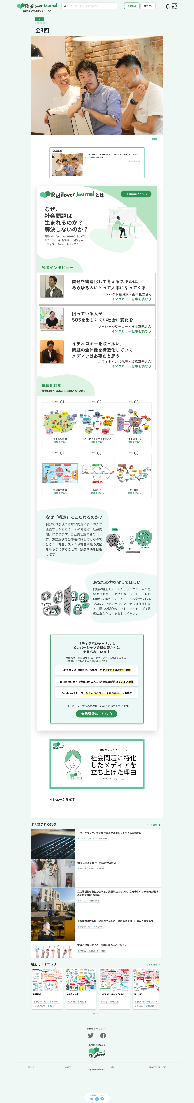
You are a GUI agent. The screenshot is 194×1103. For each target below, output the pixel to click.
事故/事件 (102, 868)
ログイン (148, 6)
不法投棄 (138, 994)
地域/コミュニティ (86, 927)
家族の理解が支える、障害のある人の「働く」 (102, 945)
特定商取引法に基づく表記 (157, 1067)
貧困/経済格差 (41, 1006)
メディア (94, 838)
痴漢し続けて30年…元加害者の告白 (96, 862)
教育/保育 (104, 838)
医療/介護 (83, 868)
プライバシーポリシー (110, 1067)
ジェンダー (83, 838)
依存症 (92, 868)
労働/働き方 (95, 901)
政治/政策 (99, 927)
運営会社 (31, 1067)
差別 (103, 951)
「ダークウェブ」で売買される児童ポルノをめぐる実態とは (109, 833)
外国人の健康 (73, 994)
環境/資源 (150, 1006)
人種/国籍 (72, 1002)
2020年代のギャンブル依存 (112, 994)
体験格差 (37, 994)
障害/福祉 (83, 951)
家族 (51, 1006)
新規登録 (132, 6)
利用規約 (68, 1067)
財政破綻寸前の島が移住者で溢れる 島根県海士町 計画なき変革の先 (115, 921)
